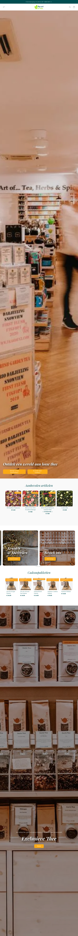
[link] (48, 2)
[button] (39, 7)
